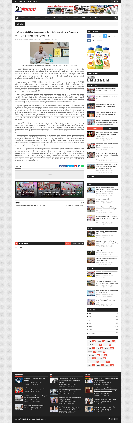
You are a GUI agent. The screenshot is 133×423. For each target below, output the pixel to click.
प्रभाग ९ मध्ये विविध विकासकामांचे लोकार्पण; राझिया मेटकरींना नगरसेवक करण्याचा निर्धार (49, 193)
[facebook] (112, 1)
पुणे (102, 355)
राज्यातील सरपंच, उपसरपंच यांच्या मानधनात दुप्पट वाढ (35, 388)
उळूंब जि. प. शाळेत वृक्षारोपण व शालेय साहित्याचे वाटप (25, 193)
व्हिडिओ (89, 365)
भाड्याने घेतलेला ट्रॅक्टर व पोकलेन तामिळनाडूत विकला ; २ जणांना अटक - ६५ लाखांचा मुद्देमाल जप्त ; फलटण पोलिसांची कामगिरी (106, 166)
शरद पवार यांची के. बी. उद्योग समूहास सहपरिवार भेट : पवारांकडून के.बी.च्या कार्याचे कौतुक (70, 399)
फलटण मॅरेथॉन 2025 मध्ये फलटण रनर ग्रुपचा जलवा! (106, 301)
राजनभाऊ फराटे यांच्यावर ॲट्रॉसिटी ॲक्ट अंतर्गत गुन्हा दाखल (107, 145)
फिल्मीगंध (47, 18)
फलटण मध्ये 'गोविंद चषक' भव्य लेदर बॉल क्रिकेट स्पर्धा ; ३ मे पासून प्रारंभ (107, 292)
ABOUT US (20, 1)
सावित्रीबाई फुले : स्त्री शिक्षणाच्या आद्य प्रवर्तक (104, 407)
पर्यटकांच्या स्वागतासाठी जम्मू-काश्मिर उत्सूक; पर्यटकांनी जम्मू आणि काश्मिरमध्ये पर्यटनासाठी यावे (107, 242)
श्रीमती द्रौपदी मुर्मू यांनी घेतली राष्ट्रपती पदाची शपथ (106, 233)
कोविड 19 (90, 326)
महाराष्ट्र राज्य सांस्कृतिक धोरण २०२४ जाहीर (34, 405)
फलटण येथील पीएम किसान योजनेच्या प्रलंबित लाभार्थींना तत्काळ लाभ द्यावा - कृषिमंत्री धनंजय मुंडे (70, 408)
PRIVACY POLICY (33, 1)
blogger (68, 243)
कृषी (54, 18)
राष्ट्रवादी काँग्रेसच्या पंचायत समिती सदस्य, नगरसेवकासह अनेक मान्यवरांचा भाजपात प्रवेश (106, 208)
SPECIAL (83, 18)
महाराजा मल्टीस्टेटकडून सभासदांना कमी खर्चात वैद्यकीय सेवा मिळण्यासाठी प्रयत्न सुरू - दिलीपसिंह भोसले (107, 218)
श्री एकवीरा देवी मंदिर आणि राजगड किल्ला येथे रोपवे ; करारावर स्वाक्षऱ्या (106, 259)
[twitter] (115, 1)
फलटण (23, 18)
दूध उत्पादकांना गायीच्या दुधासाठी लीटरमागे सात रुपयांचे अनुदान (34, 379)
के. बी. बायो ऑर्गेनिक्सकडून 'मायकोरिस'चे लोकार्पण (70, 390)
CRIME (90, 18)
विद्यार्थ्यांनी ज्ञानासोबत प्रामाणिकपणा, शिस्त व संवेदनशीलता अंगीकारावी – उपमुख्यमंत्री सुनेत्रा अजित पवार (106, 114)
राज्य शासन (38, 18)
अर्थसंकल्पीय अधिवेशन (93, 345)
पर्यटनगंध (75, 18)
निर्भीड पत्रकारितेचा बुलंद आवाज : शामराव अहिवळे (105, 399)
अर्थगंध (90, 316)
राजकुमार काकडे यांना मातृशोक (103, 199)
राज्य (29, 18)
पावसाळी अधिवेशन (92, 355)
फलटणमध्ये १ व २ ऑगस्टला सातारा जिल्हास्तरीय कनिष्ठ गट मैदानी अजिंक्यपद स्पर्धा (106, 273)
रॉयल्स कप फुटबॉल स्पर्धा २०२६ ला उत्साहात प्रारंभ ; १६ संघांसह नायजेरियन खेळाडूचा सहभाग (107, 282)
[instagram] (117, 1)
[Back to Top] (117, 419)
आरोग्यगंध (60, 18)
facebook (80, 243)
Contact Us (26, 1)
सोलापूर (107, 365)
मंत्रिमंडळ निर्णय (92, 333)
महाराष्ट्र (103, 362)
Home (16, 1)
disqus (74, 243)
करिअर (68, 18)
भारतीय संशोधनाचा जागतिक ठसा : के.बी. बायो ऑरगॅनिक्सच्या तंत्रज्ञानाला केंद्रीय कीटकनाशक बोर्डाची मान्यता (69, 380)
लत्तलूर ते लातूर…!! (100, 250)
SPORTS (97, 18)
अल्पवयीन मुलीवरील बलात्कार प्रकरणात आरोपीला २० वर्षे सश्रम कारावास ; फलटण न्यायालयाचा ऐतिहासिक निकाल (107, 134)
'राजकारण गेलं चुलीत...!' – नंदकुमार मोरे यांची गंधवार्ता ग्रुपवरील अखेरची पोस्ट (106, 379)
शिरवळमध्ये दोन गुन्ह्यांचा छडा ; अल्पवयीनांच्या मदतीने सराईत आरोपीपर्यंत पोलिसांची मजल (105, 105)
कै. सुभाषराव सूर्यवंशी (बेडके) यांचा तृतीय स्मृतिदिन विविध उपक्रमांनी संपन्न (71, 193)
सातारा (98, 365)
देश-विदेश (90, 352)
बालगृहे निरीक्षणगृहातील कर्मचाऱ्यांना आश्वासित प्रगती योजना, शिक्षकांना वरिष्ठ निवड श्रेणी (35, 397)
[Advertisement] (49, 225)
